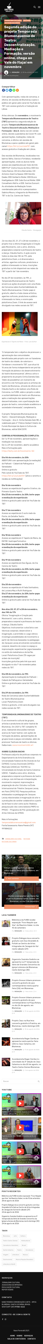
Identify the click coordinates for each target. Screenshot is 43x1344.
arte (15, 1236)
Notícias (27, 20)
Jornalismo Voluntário (10, 1245)
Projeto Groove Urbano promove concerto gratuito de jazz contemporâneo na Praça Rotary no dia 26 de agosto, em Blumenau (26, 1002)
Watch (20, 1103)
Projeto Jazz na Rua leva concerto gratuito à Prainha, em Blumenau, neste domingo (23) (26, 1023)
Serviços (28, 1336)
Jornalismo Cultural (13, 20)
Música (25, 1255)
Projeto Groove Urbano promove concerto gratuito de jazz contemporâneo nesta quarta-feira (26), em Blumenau (26, 984)
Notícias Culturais (12, 23)
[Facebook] (3, 90)
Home (12, 1336)
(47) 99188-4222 (18, 1307)
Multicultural (25, 1240)
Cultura (22, 1236)
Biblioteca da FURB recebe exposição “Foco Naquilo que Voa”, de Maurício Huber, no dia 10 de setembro (25, 924)
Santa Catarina (8, 1250)
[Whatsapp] (13, 90)
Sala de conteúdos (16, 1339)
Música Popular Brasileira (24, 1259)
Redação (15, 72)
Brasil (24, 1245)
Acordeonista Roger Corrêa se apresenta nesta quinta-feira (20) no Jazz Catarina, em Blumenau (25, 1042)
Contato (31, 1339)
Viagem (5, 1255)
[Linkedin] (10, 90)
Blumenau (6, 1236)
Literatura (15, 1255)
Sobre (19, 1336)
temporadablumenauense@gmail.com (19, 822)
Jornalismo (29, 1250)
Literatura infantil (9, 1264)
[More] (17, 90)
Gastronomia (7, 1259)
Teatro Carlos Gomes (10, 1240)
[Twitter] (6, 90)
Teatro (19, 1250)
